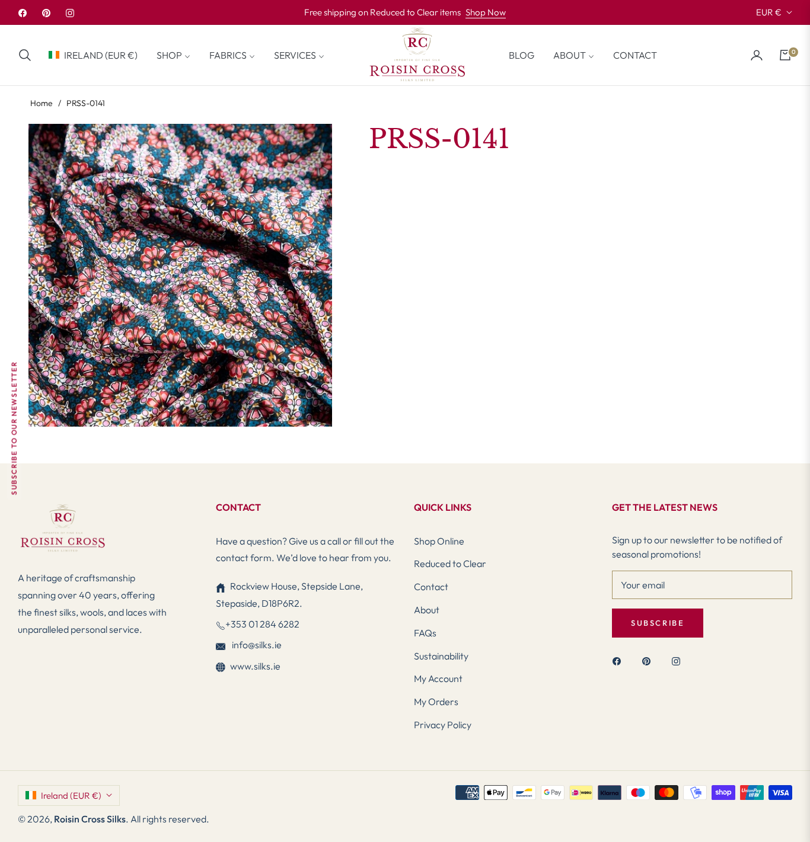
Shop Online (439, 541)
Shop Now (485, 12)
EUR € (769, 12)
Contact (431, 587)
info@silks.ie (256, 645)
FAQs (425, 633)
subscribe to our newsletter (13, 428)
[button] (28, 55)
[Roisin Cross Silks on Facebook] (619, 660)
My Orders (436, 701)
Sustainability (441, 656)
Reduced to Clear (450, 563)
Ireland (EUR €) (101, 54)
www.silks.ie (255, 666)
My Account (438, 678)
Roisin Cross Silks (90, 819)
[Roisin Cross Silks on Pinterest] (649, 660)
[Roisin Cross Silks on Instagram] (679, 660)
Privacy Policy (442, 725)
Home (41, 103)
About (426, 610)
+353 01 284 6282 (262, 624)
